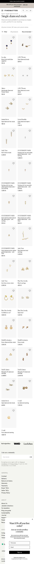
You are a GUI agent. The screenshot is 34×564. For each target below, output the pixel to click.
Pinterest (4, 535)
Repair (3, 520)
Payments (4, 485)
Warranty (4, 483)
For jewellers (5, 508)
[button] (14, 37)
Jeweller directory (7, 506)
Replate (3, 517)
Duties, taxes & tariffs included (17, 1)
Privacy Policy (5, 493)
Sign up (19, 552)
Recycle (3, 522)
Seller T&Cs (5, 490)
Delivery (4, 478)
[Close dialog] (32, 519)
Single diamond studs (12, 13)
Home (3, 13)
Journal (3, 515)
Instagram (4, 533)
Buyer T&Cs (5, 488)
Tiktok (3, 537)
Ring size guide (6, 510)
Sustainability (5, 513)
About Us (4, 503)
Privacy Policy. (14, 464)
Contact (4, 476)
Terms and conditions (18, 557)
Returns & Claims (6, 481)
